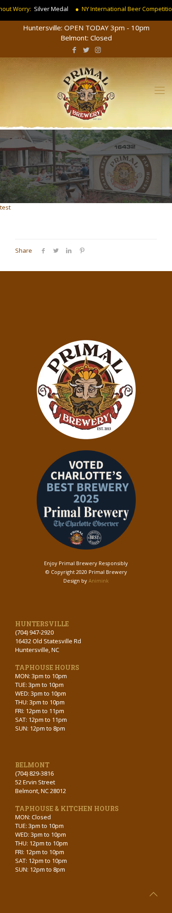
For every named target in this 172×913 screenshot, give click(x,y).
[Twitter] (86, 49)
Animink (99, 580)
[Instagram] (98, 49)
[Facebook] (74, 49)
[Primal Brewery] (86, 91)
